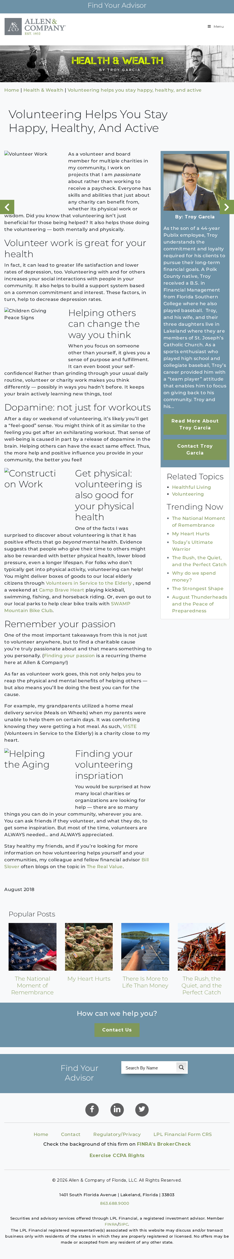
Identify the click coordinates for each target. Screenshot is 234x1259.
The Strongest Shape (198, 588)
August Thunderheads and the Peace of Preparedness (199, 604)
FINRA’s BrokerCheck (164, 1144)
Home (41, 1134)
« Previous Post (7, 207)
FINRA (111, 1224)
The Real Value (105, 866)
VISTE (130, 726)
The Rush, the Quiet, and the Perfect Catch (201, 985)
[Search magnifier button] (181, 1067)
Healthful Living (191, 487)
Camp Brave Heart (61, 590)
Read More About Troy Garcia (195, 424)
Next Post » (227, 207)
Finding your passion (69, 655)
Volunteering (188, 494)
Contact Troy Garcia (195, 449)
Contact (71, 1134)
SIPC (123, 1224)
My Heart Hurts (191, 533)
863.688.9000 (114, 1203)
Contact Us (117, 1030)
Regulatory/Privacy (117, 1134)
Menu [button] (219, 26)
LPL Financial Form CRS (183, 1134)
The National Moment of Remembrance (32, 985)
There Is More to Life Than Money (145, 982)
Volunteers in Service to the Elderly (89, 583)
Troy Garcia (200, 217)
